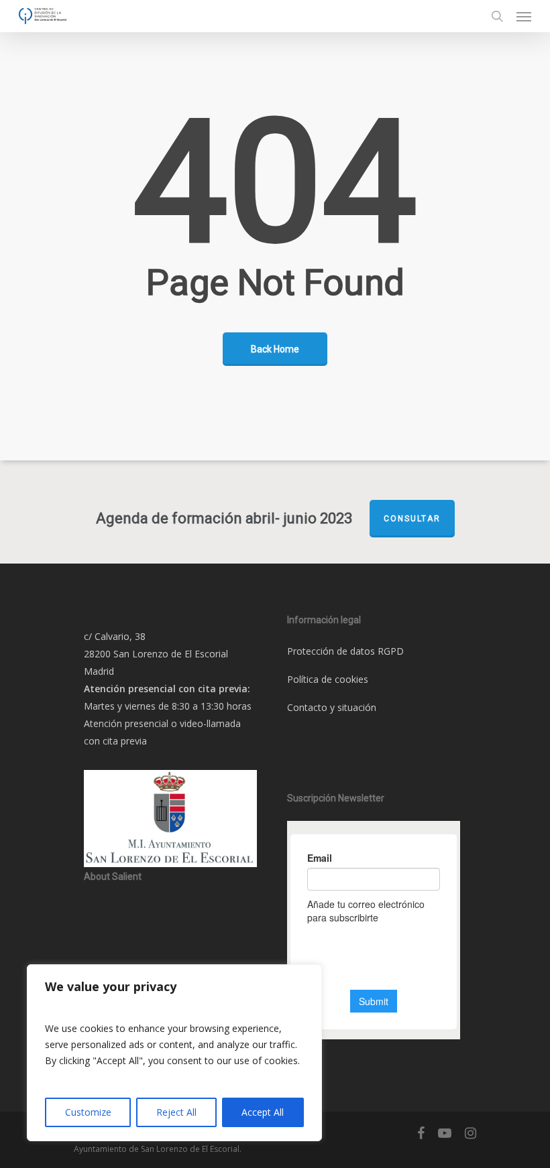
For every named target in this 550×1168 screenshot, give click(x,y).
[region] (174, 1052)
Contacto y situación (331, 707)
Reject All (176, 1112)
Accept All (262, 1112)
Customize (88, 1112)
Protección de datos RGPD (345, 651)
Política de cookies (327, 679)
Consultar (412, 518)
